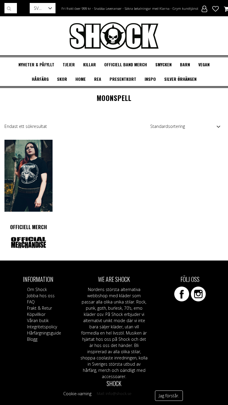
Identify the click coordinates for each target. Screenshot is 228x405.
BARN (185, 64)
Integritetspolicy (42, 327)
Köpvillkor (36, 314)
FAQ (31, 302)
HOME (80, 79)
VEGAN (204, 64)
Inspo (150, 79)
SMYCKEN (163, 64)
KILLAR (89, 64)
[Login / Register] (204, 8)
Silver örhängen (180, 79)
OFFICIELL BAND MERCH (125, 64)
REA (97, 79)
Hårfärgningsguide (44, 333)
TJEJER (69, 64)
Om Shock (37, 289)
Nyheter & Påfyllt (36, 64)
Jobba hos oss (41, 295)
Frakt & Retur (39, 308)
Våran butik (38, 320)
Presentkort (123, 79)
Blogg (32, 339)
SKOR (62, 79)
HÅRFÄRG (40, 79)
